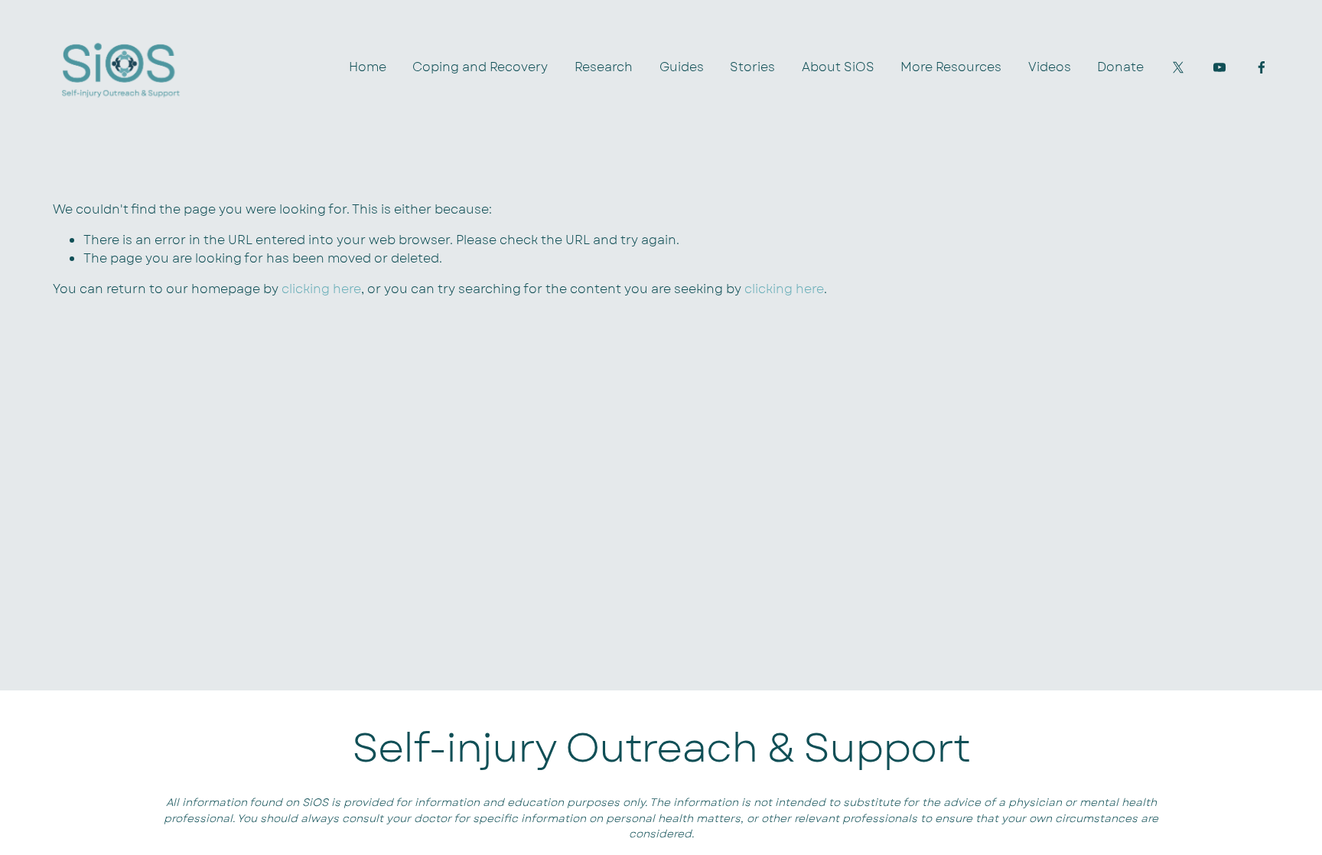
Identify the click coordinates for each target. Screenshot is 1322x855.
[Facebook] (1261, 67)
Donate (1120, 67)
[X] (1178, 67)
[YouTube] (1219, 67)
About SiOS (838, 67)
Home (367, 67)
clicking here (321, 289)
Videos (1049, 67)
